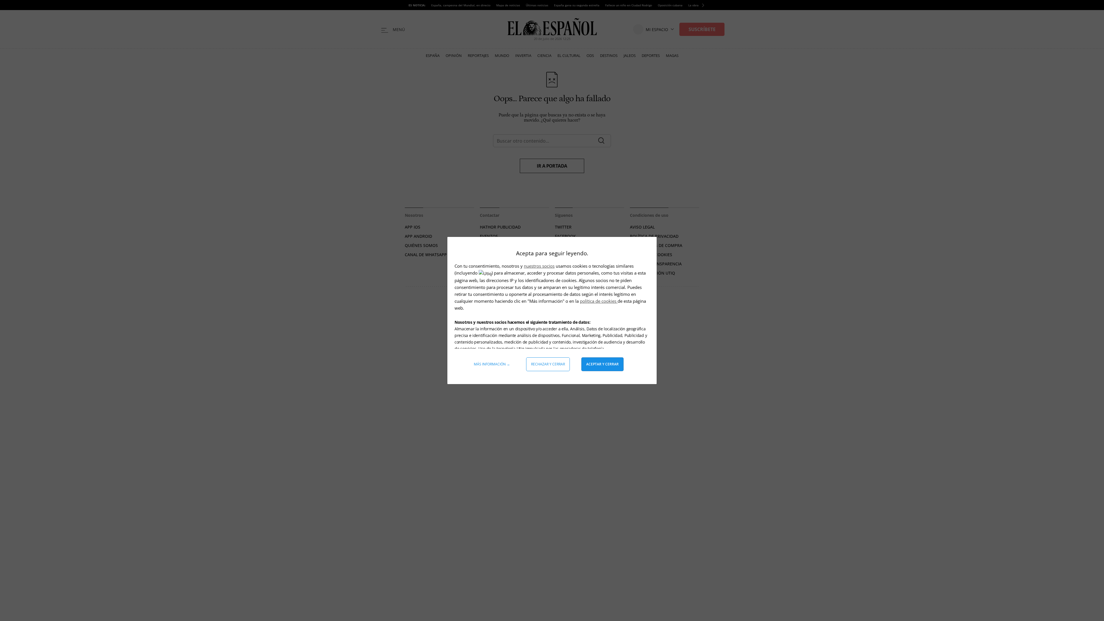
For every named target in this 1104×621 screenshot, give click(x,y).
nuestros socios (539, 266)
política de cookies (599, 301)
